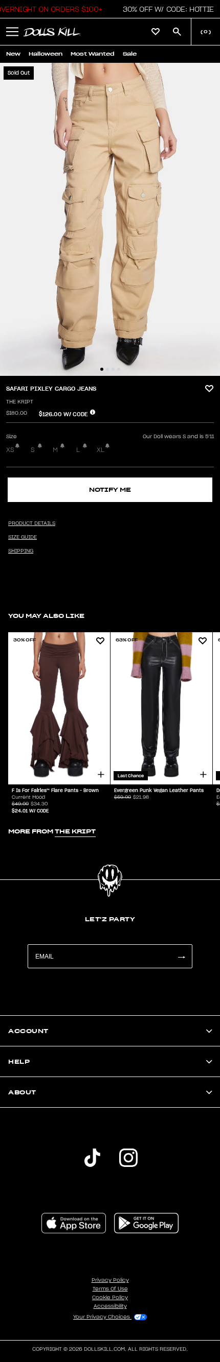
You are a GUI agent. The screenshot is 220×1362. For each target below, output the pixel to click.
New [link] (13, 54)
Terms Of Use (110, 1289)
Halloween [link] (45, 54)
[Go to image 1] (101, 369)
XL (100, 450)
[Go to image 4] (118, 369)
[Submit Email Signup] (181, 956)
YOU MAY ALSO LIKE (46, 615)
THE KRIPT (19, 401)
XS (10, 450)
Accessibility (110, 1306)
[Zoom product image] (110, 219)
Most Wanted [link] (93, 54)
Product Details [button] (31, 523)
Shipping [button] (20, 551)
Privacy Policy (110, 1280)
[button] (165, 9)
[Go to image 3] (113, 369)
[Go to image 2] (107, 369)
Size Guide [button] (22, 537)
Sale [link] (130, 54)
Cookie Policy (110, 1297)
